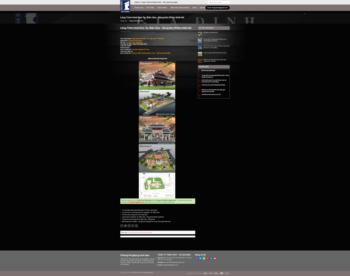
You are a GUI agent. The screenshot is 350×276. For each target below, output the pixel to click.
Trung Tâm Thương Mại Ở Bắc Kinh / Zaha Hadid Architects (215, 40)
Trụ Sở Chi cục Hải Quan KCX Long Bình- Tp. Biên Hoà (141, 212)
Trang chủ (138, 7)
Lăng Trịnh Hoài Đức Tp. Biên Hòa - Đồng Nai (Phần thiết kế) (143, 217)
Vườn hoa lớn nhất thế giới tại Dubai (214, 53)
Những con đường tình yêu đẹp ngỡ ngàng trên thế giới (214, 60)
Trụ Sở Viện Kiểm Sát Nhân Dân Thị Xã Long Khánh (140, 210)
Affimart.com (198, 273)
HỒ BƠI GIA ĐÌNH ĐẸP (210, 32)
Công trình (162, 7)
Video (194, 7)
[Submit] (228, 2)
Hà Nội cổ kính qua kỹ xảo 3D (211, 94)
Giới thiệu (150, 7)
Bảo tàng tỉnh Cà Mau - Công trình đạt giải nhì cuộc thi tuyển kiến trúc (146, 221)
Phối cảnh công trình (146, 232)
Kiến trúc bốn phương (180, 7)
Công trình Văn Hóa (134, 232)
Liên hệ (202, 7)
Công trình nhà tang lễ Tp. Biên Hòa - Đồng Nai (138, 219)
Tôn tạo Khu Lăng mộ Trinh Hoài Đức (135, 215)
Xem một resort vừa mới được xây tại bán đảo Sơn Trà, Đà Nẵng (216, 47)
